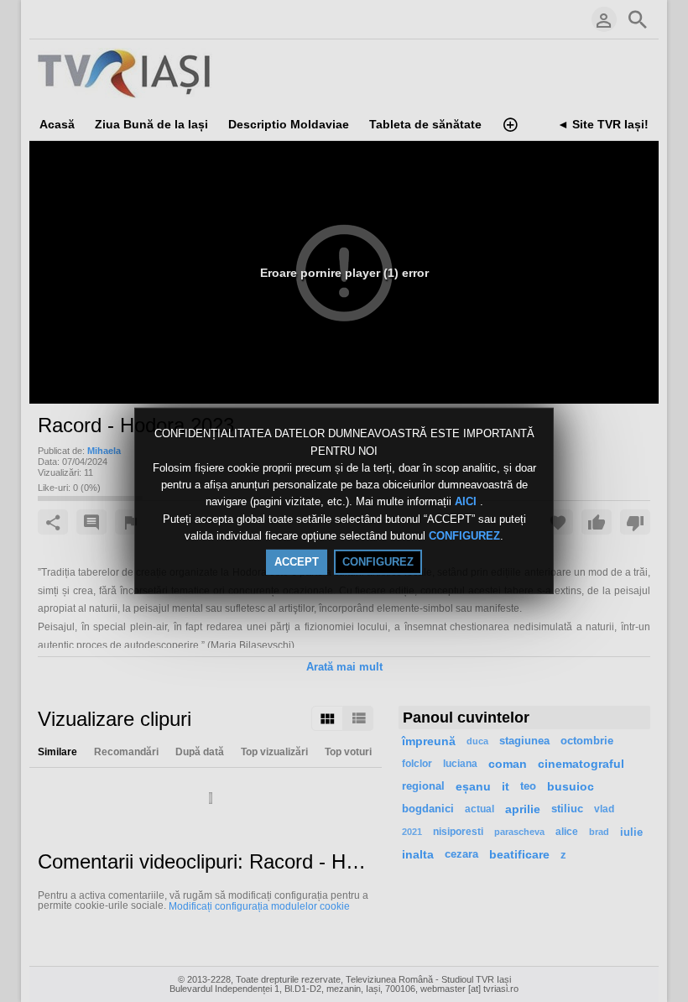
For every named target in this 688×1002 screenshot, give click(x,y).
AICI (467, 502)
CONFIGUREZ (464, 536)
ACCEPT (296, 562)
